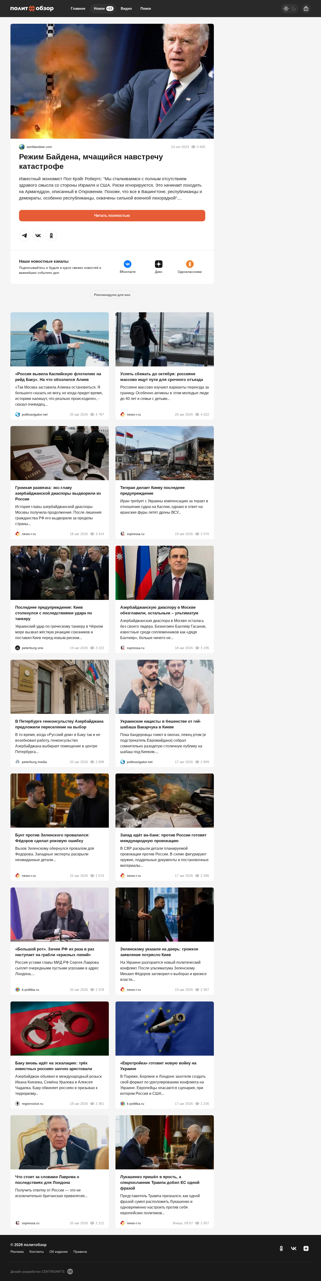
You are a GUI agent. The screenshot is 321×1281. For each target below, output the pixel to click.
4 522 (205, 414)
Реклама (17, 1251)
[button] (24, 235)
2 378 (100, 990)
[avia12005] (22, 147)
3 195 (205, 648)
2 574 (100, 876)
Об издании (58, 1251)
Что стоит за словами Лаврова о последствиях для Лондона (47, 1180)
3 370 (205, 534)
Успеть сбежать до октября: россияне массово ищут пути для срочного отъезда (161, 376)
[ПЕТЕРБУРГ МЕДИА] (17, 761)
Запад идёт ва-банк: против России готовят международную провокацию (163, 838)
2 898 (100, 762)
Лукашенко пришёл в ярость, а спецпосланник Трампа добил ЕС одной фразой (159, 1183)
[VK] (293, 1248)
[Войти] (306, 8)
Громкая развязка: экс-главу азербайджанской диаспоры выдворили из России (58, 493)
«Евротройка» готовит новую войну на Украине (158, 1066)
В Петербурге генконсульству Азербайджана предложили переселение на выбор (59, 724)
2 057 (205, 1223)
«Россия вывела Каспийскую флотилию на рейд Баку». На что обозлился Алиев (58, 376)
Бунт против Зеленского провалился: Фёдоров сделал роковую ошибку (52, 838)
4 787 (100, 414)
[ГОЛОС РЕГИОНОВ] (17, 1103)
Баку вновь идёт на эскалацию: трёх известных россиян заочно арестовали (53, 1066)
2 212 (100, 1223)
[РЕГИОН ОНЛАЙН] (122, 414)
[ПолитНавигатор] (17, 414)
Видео (126, 8)
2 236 (205, 1103)
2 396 (205, 876)
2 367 (205, 990)
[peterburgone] (17, 648)
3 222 (100, 648)
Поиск (145, 8)
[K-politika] (17, 989)
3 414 (100, 534)
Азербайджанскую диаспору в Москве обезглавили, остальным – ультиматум (159, 610)
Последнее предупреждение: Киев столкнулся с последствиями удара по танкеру (53, 613)
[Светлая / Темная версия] (289, 8)
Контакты (36, 1251)
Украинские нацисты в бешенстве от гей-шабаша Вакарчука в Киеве (160, 724)
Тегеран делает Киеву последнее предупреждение (152, 490)
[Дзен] (306, 1248)
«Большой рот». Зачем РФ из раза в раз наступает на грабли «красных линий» (54, 952)
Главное (78, 8)
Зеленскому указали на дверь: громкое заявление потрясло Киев (159, 952)
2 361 (100, 1103)
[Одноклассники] (281, 1248)
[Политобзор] (32, 8)
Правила (80, 1251)
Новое (103, 8)
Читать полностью (112, 216)
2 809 (205, 762)
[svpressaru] (122, 534)
